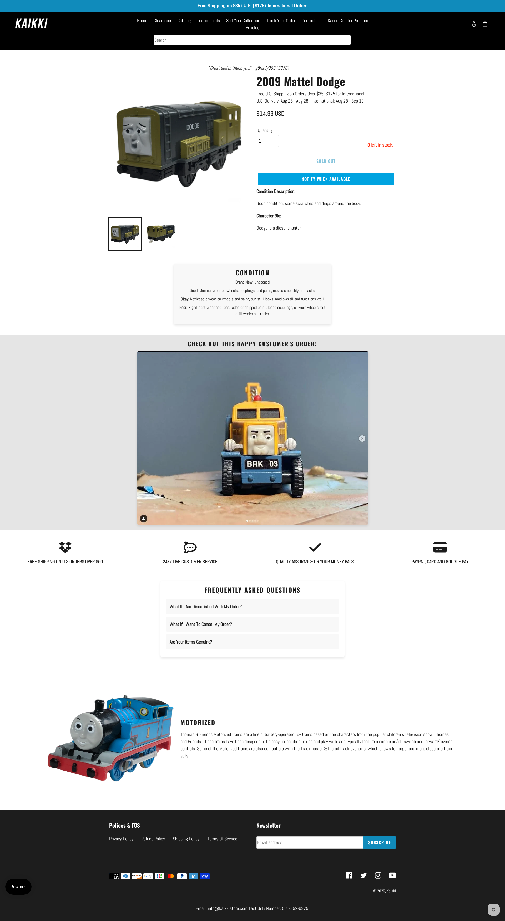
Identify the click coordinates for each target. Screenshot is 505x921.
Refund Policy (153, 839)
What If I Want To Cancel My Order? (201, 624)
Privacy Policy (121, 839)
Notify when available (326, 179)
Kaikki (391, 890)
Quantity (265, 130)
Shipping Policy (186, 839)
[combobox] (252, 40)
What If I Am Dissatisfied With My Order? (206, 606)
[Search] (461, 26)
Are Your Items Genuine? (191, 642)
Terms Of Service (222, 839)
